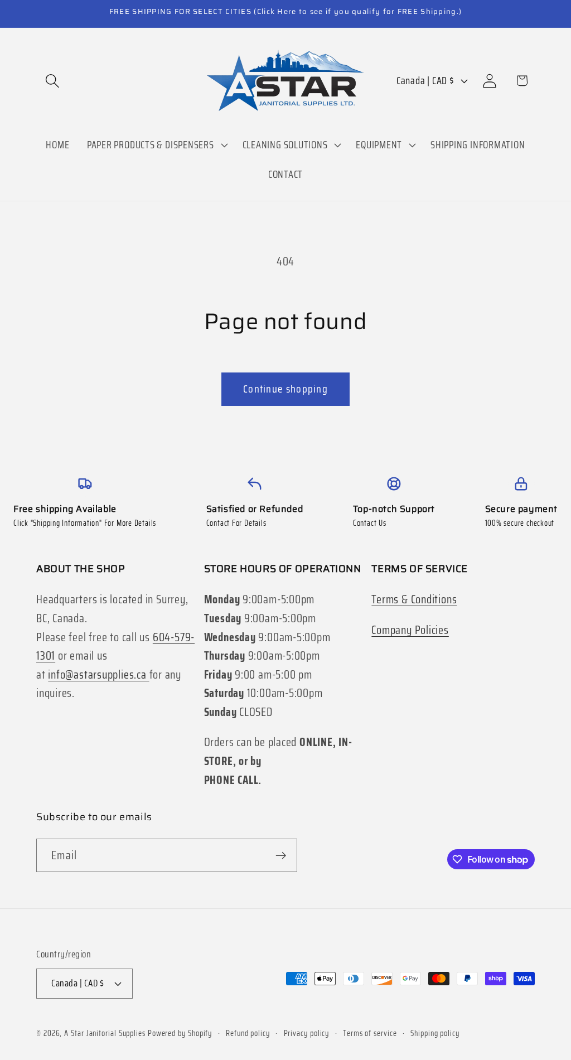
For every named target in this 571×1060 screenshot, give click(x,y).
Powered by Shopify (180, 1033)
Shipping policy (434, 1033)
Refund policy (248, 1033)
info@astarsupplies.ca (98, 674)
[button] (52, 80)
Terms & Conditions (414, 599)
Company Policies (409, 630)
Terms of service (370, 1033)
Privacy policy (307, 1033)
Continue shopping (285, 389)
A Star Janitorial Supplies (106, 1033)
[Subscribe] (281, 856)
